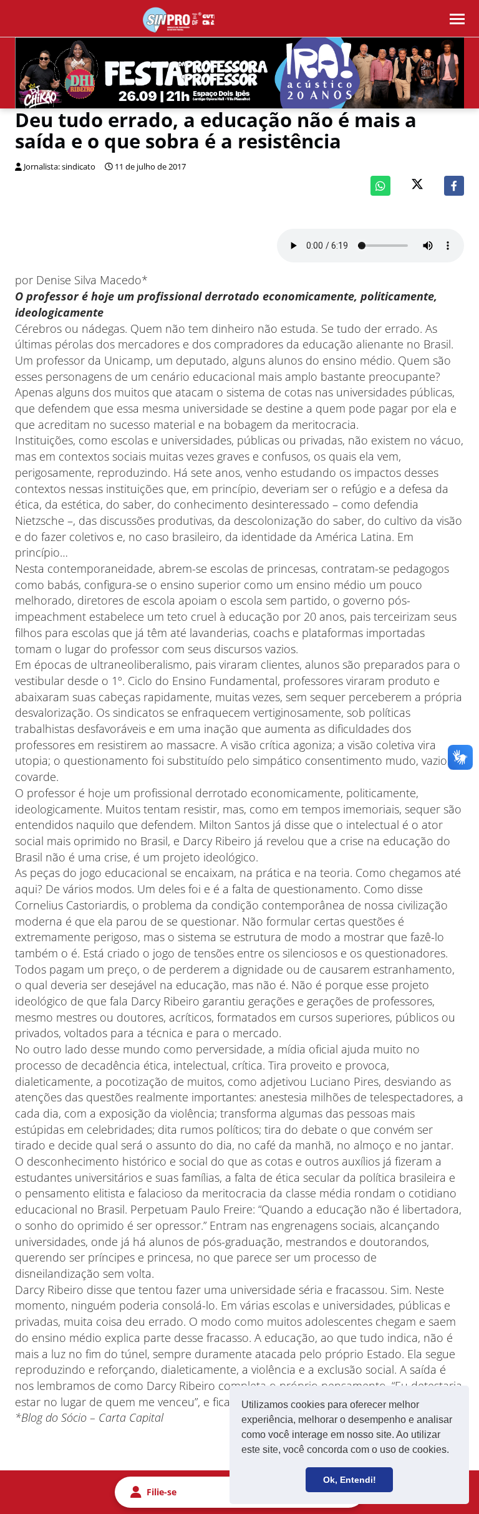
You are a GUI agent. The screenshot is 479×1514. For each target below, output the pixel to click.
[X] (417, 185)
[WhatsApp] (380, 186)
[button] (453, 1451)
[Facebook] (454, 186)
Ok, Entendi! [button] (349, 1480)
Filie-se (162, 1492)
